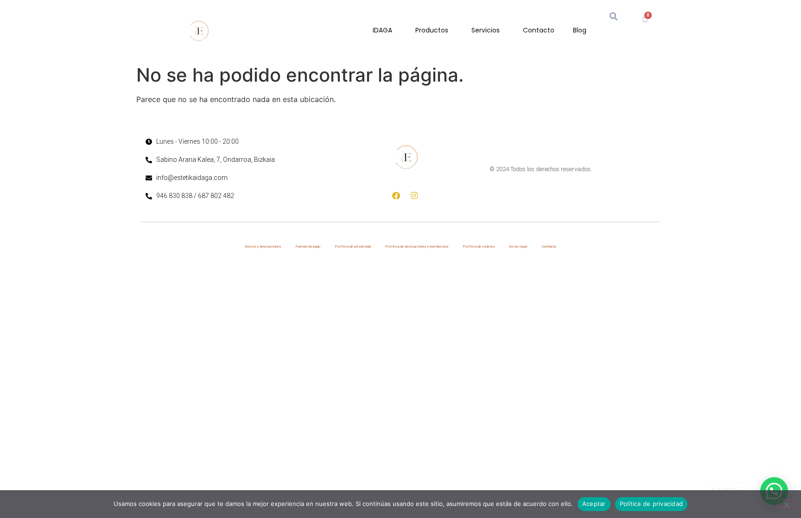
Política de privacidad (353, 246)
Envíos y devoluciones (263, 246)
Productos (431, 30)
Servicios (485, 30)
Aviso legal (518, 246)
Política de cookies (479, 246)
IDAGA (382, 30)
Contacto (538, 30)
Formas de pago (307, 246)
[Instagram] (414, 195)
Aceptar (594, 503)
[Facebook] (396, 195)
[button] (613, 16)
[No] (786, 503)
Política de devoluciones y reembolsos (416, 246)
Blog (579, 30)
